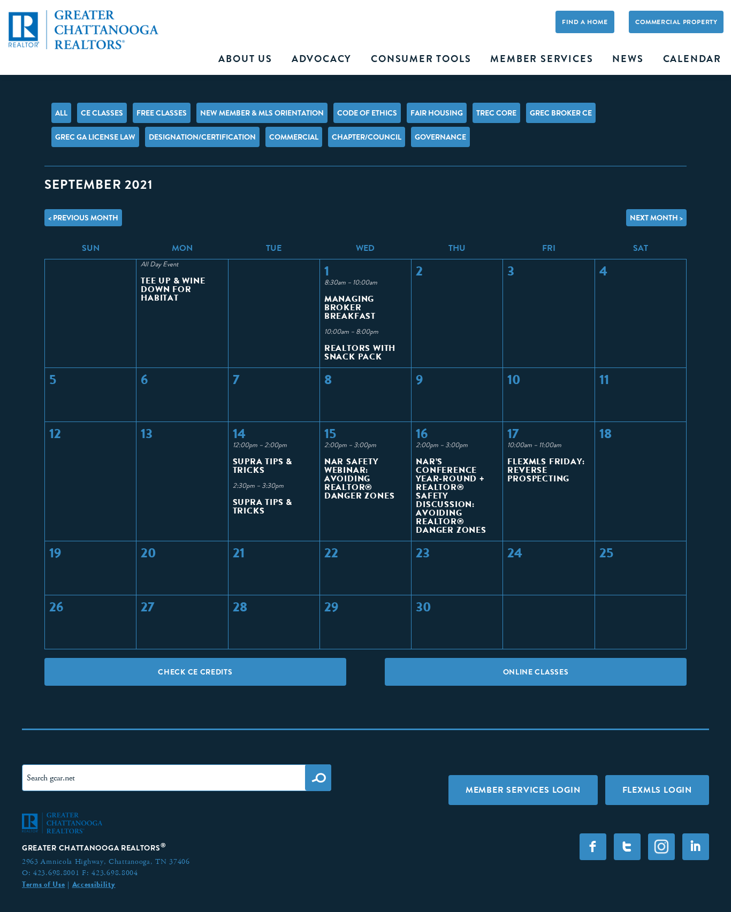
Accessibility (94, 884)
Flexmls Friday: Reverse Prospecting (545, 470)
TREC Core (496, 113)
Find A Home (585, 22)
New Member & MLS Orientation (262, 113)
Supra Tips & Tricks (263, 466)
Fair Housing (436, 113)
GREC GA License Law (95, 137)
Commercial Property (676, 22)
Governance (440, 137)
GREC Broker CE (561, 113)
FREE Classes (161, 113)
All (61, 113)
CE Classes (102, 113)
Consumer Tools (421, 58)
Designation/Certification (202, 137)
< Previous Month (83, 218)
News (627, 58)
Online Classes (536, 672)
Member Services (541, 58)
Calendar (692, 58)
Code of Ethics (367, 113)
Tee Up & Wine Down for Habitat (173, 289)
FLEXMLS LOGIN (657, 789)
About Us (245, 58)
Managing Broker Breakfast (350, 307)
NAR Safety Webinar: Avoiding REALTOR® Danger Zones (359, 478)
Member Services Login (523, 789)
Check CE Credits (195, 672)
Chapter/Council (366, 137)
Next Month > (656, 218)
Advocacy (322, 58)
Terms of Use (43, 884)
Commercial (293, 137)
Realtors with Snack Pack (359, 352)
